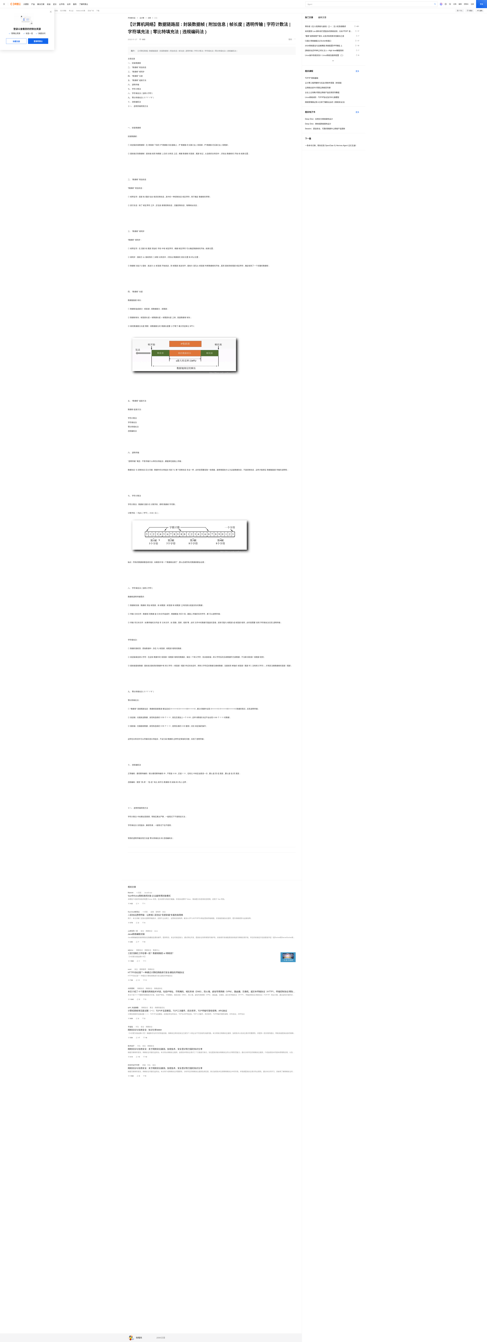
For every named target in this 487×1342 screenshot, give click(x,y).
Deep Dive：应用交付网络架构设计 (319, 119)
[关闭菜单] (4, 4)
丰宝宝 (130, 1026)
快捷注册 (16, 41)
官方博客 (63, 11)
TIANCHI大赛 (80, 11)
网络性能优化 (160, 1007)
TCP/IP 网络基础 (311, 78)
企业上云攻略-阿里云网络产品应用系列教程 (322, 92)
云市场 (61, 4)
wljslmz (130, 950)
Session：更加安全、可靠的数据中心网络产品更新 (325, 128)
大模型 (26, 4)
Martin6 (130, 892)
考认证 (71, 11)
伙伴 (69, 4)
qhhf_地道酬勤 (133, 1007)
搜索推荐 (143, 969)
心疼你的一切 (133, 931)
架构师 (158, 911)
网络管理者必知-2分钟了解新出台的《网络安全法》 (325, 102)
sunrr (130, 969)
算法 (151, 1007)
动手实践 (55, 11)
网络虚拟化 (158, 988)
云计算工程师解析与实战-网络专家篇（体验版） (324, 82)
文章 (149, 18)
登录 (481, 4)
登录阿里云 (38, 41)
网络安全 (148, 950)
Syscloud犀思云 (134, 911)
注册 (472, 4)
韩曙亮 (139, 1337)
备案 (460, 4)
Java (156, 931)
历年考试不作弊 (133, 1065)
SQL (137, 1026)
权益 (48, 4)
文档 (454, 4)
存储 (144, 1065)
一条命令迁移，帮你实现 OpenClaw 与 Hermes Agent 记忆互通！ (331, 145)
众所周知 (131, 988)
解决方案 (40, 4)
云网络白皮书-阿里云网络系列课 (318, 87)
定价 (55, 4)
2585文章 (160, 1337)
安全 (164, 911)
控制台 (466, 4)
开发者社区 (131, 18)
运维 (152, 911)
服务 (75, 4)
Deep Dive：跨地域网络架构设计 (318, 123)
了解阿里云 (83, 4)
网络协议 (149, 931)
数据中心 (156, 950)
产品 (33, 4)
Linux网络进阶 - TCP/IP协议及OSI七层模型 (322, 97)
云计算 (142, 18)
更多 (357, 71)
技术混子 (131, 1046)
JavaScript (148, 892)
